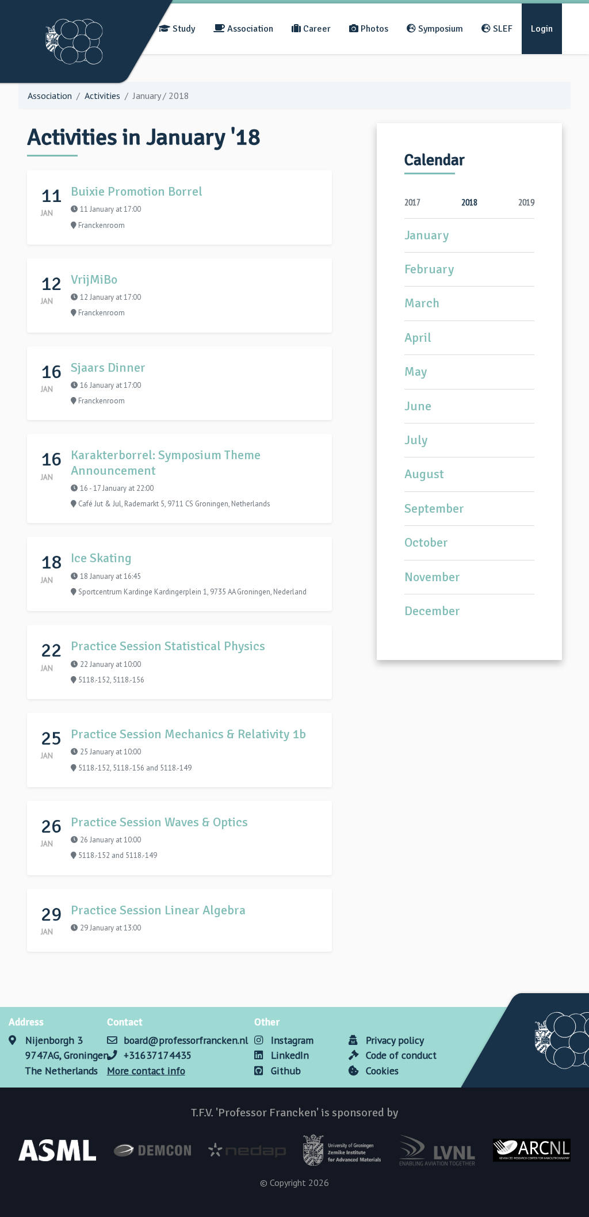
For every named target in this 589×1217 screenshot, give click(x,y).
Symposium (439, 29)
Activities (102, 95)
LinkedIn (288, 1055)
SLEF (501, 29)
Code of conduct (399, 1055)
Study (182, 29)
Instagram (290, 1040)
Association (249, 29)
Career (316, 29)
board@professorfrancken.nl (186, 1040)
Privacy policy (393, 1040)
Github (284, 1070)
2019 (526, 202)
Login (542, 29)
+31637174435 (158, 1055)
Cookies (380, 1070)
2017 (412, 202)
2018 (469, 202)
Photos (373, 29)
